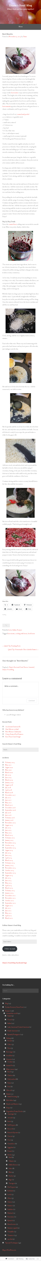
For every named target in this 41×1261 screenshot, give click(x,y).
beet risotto (14, 93)
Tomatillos (10, 1232)
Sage (10, 1180)
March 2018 (9, 793)
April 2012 (8, 916)
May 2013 (8, 883)
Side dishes (9, 1100)
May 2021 (8, 765)
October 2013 (9, 870)
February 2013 (10, 891)
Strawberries (11, 1224)
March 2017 (9, 805)
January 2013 (9, 893)
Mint (10, 1172)
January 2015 (9, 840)
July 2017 (8, 798)
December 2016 (10, 808)
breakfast (9, 1056)
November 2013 (10, 868)
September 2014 (10, 848)
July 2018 (8, 788)
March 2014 (9, 860)
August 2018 (9, 785)
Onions (9, 1202)
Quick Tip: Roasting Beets (12, 646)
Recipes (19, 630)
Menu (21, 26)
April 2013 (8, 885)
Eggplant (10, 1147)
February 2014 (10, 863)
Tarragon (12, 1183)
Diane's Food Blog (20, 5)
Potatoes (10, 1206)
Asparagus (10, 1114)
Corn (9, 1140)
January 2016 (9, 820)
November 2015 (10, 823)
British (9, 1016)
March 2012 (9, 918)
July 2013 (8, 878)
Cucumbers (11, 1144)
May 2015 (8, 833)
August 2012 (9, 906)
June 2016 (8, 815)
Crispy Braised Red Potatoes (14, 734)
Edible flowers (13, 1165)
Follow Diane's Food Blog (11, 925)
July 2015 (8, 828)
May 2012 (8, 913)
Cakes (9, 1044)
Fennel (9, 1151)
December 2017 (10, 795)
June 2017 (8, 800)
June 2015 (8, 830)
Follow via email (10, 949)
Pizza (9, 1048)
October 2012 (9, 901)
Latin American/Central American (18, 1027)
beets (10, 630)
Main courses (10, 1069)
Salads (8, 1094)
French (9, 1020)
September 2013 (10, 873)
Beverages (9, 1052)
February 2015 (10, 838)
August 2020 (9, 767)
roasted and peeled (23, 114)
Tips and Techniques (11, 1243)
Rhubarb (10, 1213)
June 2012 (8, 911)
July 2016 (8, 813)
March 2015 (9, 835)
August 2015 (9, 825)
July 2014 (8, 853)
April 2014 (8, 858)
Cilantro (11, 1161)
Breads (9, 1041)
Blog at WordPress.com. (9, 1250)
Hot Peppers (11, 1187)
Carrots (9, 1136)
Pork (8, 1087)
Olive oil (8, 1090)
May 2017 (8, 803)
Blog (6, 1003)
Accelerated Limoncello (12, 727)
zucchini (9, 1239)
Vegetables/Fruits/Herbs (14, 1111)
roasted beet (13, 224)
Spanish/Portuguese (13, 1034)
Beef (9, 1072)
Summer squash (12, 1228)
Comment (32, 700)
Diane (25, 37)
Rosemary (10, 1217)
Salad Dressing (12, 1097)
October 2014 (9, 845)
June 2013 (8, 880)
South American (12, 1031)
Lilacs (10, 1168)
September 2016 (10, 810)
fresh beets (31, 634)
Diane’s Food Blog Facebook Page (14, 963)
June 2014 (8, 855)
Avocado (10, 1118)
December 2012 (10, 896)
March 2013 (9, 888)
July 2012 (8, 908)
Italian (14, 630)
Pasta (9, 1083)
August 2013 (9, 875)
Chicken (10, 1075)
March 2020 (9, 772)
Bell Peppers (11, 1125)
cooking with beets (21, 634)
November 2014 (10, 843)
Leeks (9, 1194)
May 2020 (8, 770)
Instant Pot (9, 1066)
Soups (8, 1108)
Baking (8, 1038)
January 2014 (9, 865)
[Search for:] (20, 750)
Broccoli (10, 1129)
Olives (9, 1198)
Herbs (9, 1155)
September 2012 (10, 903)
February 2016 (10, 818)
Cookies (10, 1062)
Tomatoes (10, 1235)
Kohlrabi (10, 1191)
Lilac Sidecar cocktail (12, 729)
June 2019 (8, 778)
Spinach (10, 1221)
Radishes (10, 1209)
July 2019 (8, 775)
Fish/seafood (11, 1079)
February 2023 (10, 762)
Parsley (11, 1176)
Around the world (11, 1013)
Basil (10, 1157)
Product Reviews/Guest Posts (14, 1007)
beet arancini (6, 106)
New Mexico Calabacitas (13, 732)
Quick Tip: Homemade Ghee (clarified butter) (22, 650)
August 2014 (9, 850)
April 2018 (8, 790)
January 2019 (9, 783)
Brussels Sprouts (12, 1133)
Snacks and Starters (12, 1104)
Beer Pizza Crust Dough (12, 737)
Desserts (9, 1059)
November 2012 (10, 898)
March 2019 (9, 780)
